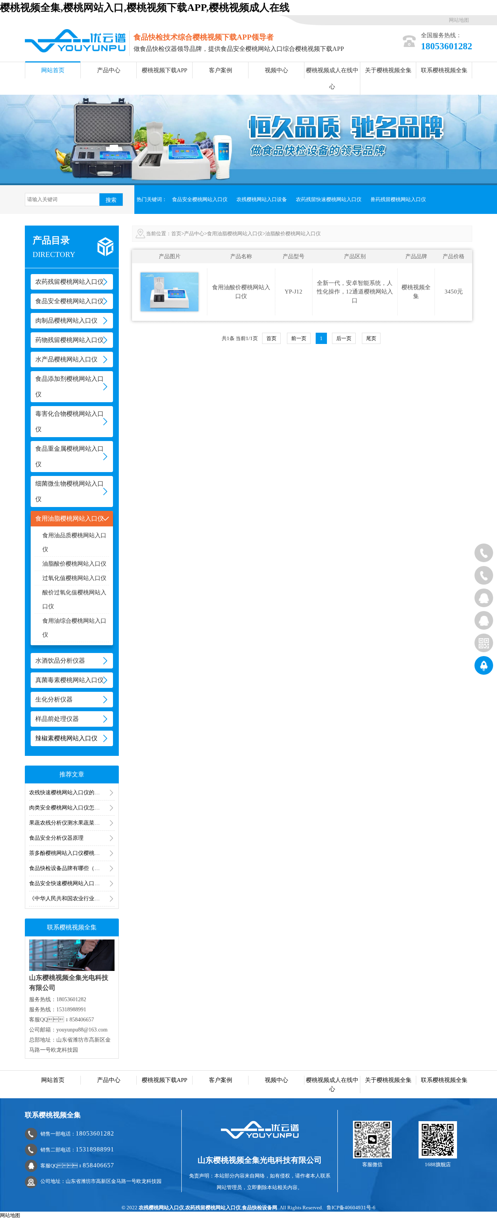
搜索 (111, 200)
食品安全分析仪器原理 (56, 838)
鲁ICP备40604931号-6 (351, 1207)
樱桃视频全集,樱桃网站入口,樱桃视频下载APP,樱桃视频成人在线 (145, 7)
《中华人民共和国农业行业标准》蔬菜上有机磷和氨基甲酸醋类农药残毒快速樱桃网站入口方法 (72, 898)
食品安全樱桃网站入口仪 (200, 199)
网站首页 (52, 70)
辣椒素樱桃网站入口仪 (66, 738)
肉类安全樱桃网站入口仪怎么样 (67, 808)
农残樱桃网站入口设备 (261, 199)
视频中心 (276, 70)
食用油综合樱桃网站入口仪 (74, 628)
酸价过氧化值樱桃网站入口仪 (74, 599)
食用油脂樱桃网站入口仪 (234, 233)
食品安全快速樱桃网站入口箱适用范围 (72, 883)
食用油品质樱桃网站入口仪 (74, 542)
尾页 (371, 338)
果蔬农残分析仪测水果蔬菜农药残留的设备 (72, 823)
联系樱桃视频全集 (444, 70)
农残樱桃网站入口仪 (161, 1207)
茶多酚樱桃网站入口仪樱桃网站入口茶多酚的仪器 (72, 853)
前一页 (298, 338)
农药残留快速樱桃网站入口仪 (328, 199)
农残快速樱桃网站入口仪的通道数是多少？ (72, 792)
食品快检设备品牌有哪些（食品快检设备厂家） (72, 868)
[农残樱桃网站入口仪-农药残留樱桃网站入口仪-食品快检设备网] (75, 40)
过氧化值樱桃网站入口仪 (74, 578)
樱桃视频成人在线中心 (332, 78)
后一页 (343, 338)
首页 (176, 233)
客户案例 (220, 70)
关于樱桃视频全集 (388, 70)
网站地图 (459, 20)
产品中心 (108, 70)
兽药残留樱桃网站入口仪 (398, 199)
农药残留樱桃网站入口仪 (213, 1207)
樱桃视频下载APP (164, 70)
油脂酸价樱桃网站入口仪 (74, 564)
